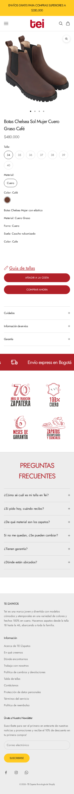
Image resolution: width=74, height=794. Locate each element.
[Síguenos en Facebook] (6, 772)
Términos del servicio (16, 699)
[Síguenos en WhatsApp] (26, 772)
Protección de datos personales (22, 692)
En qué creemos (13, 652)
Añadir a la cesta (37, 278)
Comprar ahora (37, 289)
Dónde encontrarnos (16, 659)
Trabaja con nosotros (16, 666)
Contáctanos (11, 685)
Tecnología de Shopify (46, 784)
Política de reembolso (17, 705)
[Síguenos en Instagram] (16, 772)
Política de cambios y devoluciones (24, 672)
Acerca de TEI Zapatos (17, 646)
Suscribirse (17, 758)
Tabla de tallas (12, 679)
